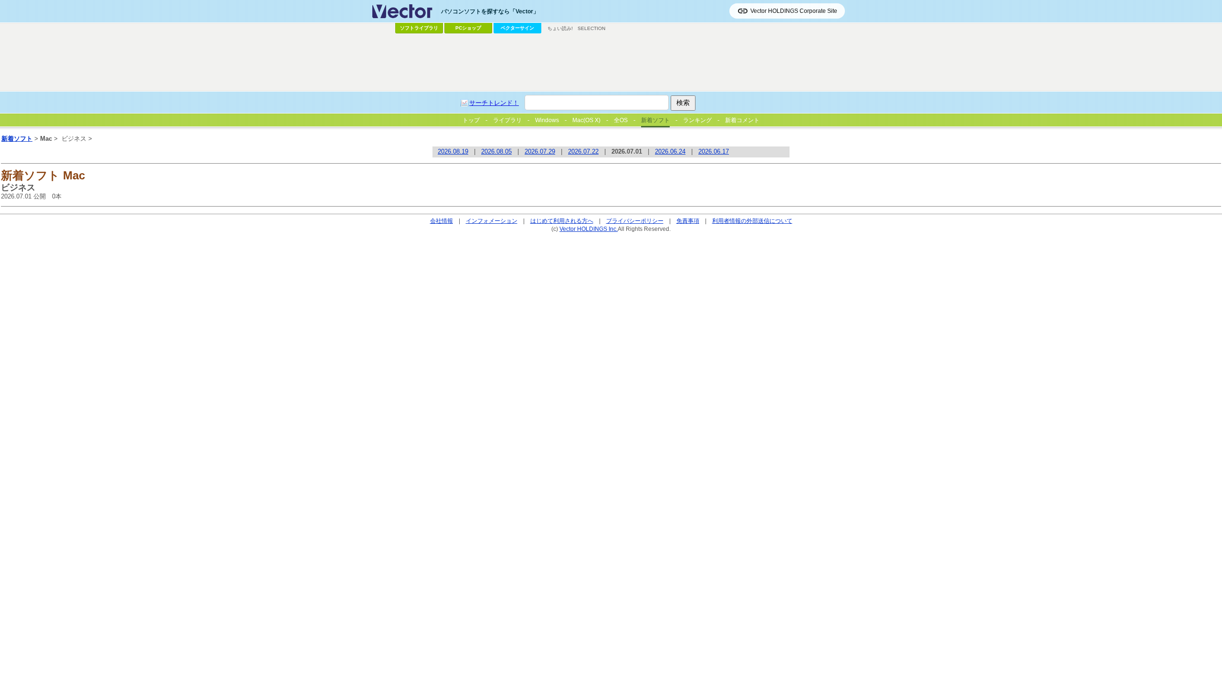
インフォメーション (491, 221)
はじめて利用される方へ (561, 221)
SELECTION (591, 28)
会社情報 (441, 221)
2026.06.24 (670, 151)
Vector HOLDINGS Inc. (588, 229)
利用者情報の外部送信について (752, 221)
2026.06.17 (713, 151)
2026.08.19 (453, 151)
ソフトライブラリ (419, 28)
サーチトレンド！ (494, 102)
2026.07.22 (583, 151)
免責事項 (687, 221)
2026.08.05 (496, 151)
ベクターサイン (517, 28)
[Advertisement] (611, 62)
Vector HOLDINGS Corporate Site (793, 11)
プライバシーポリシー (635, 221)
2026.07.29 (540, 151)
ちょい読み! (560, 28)
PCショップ (468, 28)
